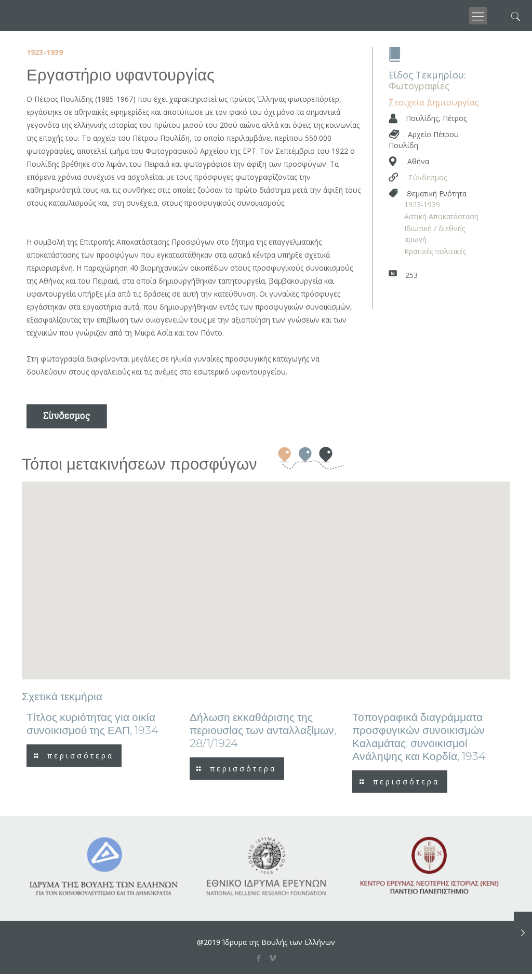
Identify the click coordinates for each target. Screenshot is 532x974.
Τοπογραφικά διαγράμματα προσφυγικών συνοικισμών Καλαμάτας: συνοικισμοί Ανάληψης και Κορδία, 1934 (419, 737)
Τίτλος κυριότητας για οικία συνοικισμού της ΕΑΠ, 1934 (92, 724)
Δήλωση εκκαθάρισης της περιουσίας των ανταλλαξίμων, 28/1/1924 (263, 730)
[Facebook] (259, 958)
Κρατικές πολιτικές (435, 251)
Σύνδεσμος (427, 177)
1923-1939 (422, 204)
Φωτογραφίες (419, 85)
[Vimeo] (273, 958)
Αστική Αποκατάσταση (441, 216)
